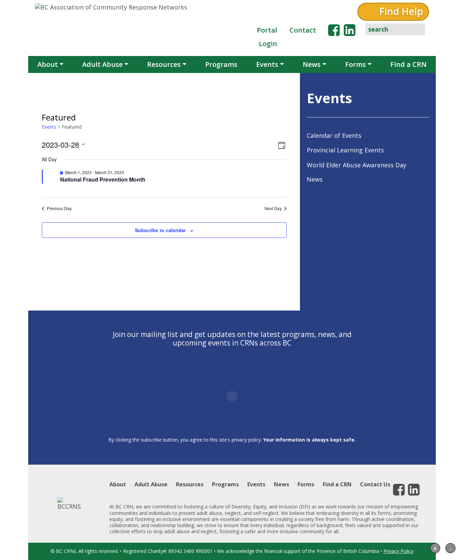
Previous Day (59, 208)
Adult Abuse (102, 64)
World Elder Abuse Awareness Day (356, 165)
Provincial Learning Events (345, 150)
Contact (302, 30)
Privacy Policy (398, 551)
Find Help (401, 11)
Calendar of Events (334, 135)
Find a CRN (408, 64)
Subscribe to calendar (160, 230)
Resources (164, 64)
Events (267, 64)
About (47, 64)
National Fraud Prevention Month (102, 179)
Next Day (273, 208)
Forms (355, 64)
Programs (221, 64)
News (312, 64)
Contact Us (375, 484)
